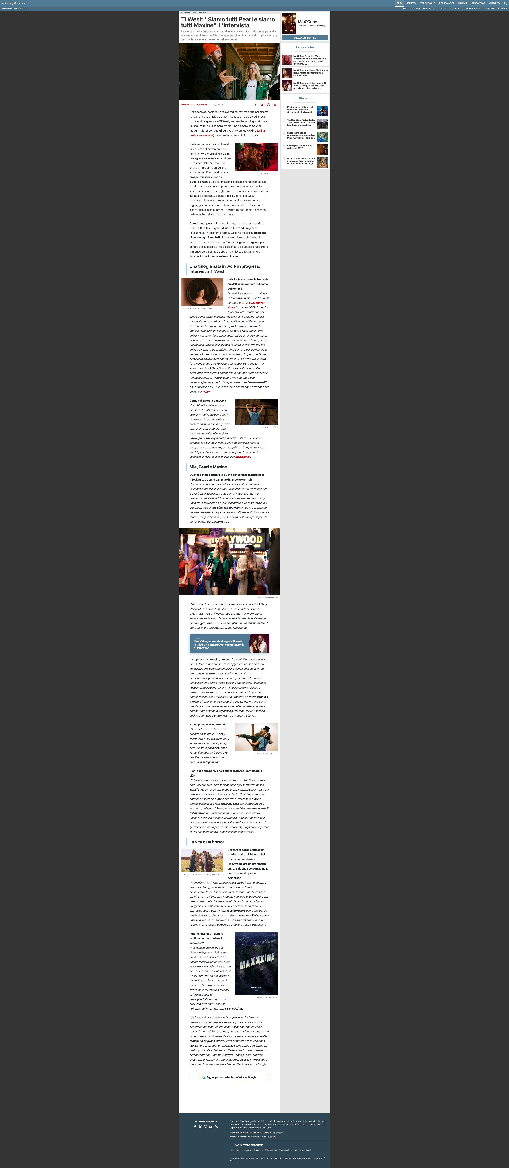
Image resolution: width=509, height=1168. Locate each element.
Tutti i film (442, 9)
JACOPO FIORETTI (202, 105)
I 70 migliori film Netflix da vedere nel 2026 (299, 146)
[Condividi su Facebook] (255, 104)
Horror (311, 25)
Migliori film (428, 9)
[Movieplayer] (206, 1121)
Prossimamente (473, 9)
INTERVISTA (186, 105)
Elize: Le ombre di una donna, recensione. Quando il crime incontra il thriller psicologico (301, 161)
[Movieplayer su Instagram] (205, 1126)
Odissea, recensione (20, 9)
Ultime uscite (456, 9)
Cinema (462, 3)
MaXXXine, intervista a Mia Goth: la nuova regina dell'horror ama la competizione (310, 73)
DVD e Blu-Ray (489, 9)
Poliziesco (320, 25)
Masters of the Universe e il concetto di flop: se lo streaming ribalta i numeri (300, 109)
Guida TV (494, 3)
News (405, 9)
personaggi (446, 3)
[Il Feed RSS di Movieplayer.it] (216, 1126)
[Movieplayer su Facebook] (195, 1126)
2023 (304, 25)
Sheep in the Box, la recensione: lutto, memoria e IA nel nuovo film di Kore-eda (301, 135)
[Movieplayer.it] (14, 3)
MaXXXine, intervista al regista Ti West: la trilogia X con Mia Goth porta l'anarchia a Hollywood (309, 85)
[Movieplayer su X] (200, 1126)
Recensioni (415, 9)
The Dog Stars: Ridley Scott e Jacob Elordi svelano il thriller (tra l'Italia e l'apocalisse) (301, 122)
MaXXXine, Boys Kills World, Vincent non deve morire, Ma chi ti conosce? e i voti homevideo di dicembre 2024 (309, 60)
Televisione (427, 3)
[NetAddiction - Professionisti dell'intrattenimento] (253, 1145)
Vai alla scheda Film (304, 38)
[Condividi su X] (262, 104)
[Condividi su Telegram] (275, 104)
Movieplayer (185, 12)
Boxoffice (502, 9)
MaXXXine (242, 456)
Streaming (478, 3)
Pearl (206, 391)
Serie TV (411, 3)
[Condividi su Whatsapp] (268, 104)
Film (399, 3)
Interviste (202, 12)
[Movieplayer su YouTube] (211, 1126)
